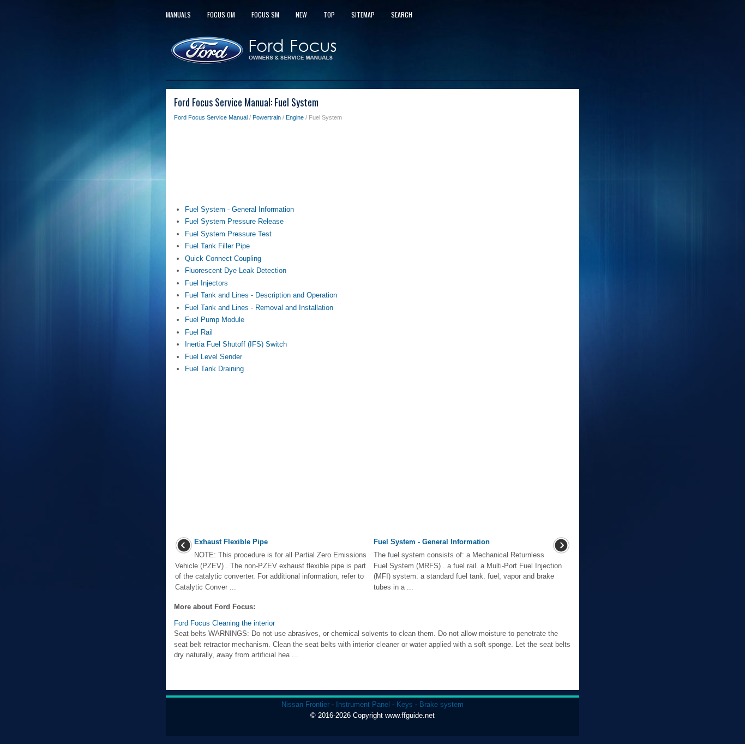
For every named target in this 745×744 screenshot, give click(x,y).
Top (329, 14)
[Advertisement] (372, 166)
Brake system (441, 704)
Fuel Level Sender (213, 357)
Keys (404, 704)
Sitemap (363, 14)
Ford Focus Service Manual (211, 117)
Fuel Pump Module (214, 320)
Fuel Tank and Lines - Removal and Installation (259, 307)
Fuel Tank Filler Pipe (217, 246)
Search (401, 14)
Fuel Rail (199, 332)
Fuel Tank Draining (214, 369)
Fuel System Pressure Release (234, 221)
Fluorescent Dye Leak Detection (235, 270)
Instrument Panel (363, 704)
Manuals (178, 14)
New (301, 14)
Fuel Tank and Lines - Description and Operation (261, 295)
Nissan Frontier (305, 704)
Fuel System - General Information (239, 209)
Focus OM (221, 14)
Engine (295, 117)
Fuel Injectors (206, 283)
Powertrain (267, 117)
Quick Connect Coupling (223, 258)
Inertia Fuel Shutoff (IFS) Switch (236, 344)
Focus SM (265, 14)
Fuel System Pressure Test (228, 234)
